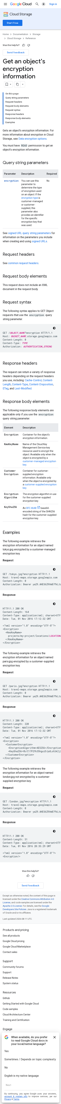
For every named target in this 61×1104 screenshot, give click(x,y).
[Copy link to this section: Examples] (23, 533)
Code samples (10, 1009)
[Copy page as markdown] (17, 84)
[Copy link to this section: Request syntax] (34, 302)
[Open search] (37, 4)
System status (10, 983)
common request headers (23, 263)
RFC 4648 (31, 508)
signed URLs (39, 241)
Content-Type (20, 384)
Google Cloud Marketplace (17, 946)
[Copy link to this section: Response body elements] (53, 402)
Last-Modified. (23, 388)
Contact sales (10, 952)
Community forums (13, 967)
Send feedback (16, 52)
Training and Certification (16, 1020)
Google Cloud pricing (13, 941)
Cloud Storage (20, 14)
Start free (12, 22)
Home (6, 34)
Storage (36, 34)
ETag (5, 388)
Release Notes (10, 977)
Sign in (53, 4)
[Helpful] (23, 45)
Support (7, 972)
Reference (31, 38)
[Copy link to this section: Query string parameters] (51, 163)
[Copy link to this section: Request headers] (38, 255)
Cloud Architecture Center (16, 1014)
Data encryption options (32, 138)
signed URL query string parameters (29, 233)
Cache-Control (33, 380)
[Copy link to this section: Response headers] (40, 364)
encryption (11, 180)
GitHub (6, 998)
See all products (11, 935)
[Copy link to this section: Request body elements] (50, 277)
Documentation (20, 34)
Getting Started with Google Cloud (21, 1003)
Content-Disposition (41, 384)
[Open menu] (5, 4)
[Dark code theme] (54, 328)
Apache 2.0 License (12, 906)
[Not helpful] (28, 45)
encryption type (29, 197)
